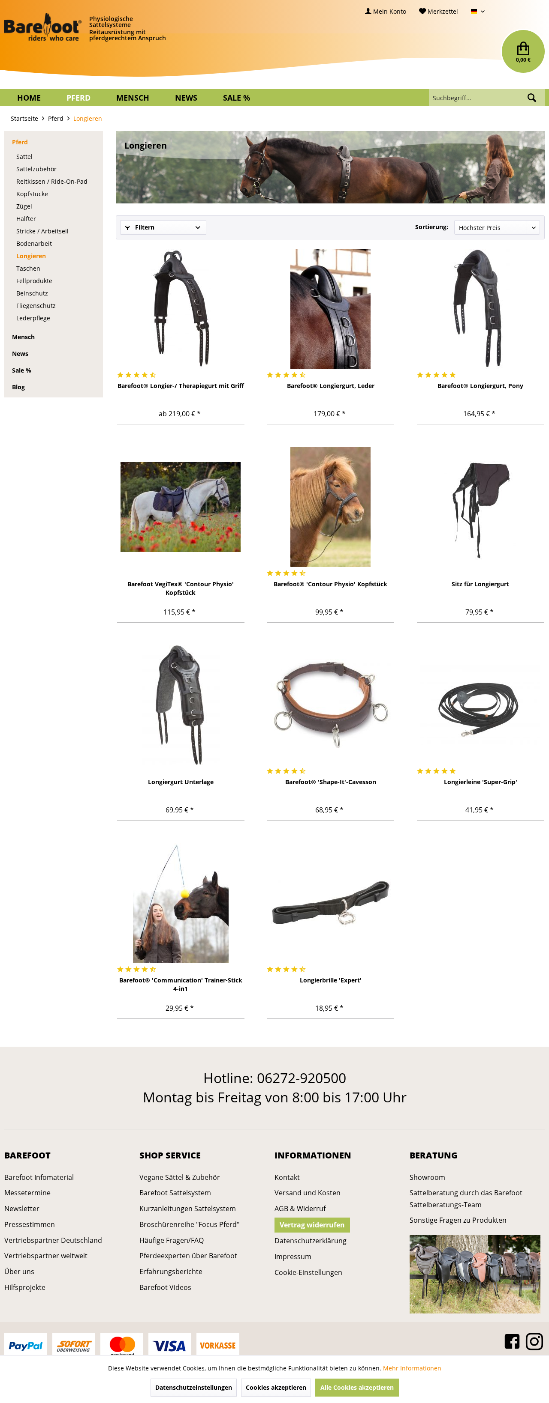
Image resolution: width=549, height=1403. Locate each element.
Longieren (31, 256)
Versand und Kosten (307, 1192)
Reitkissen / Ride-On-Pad (51, 181)
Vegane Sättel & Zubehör (179, 1177)
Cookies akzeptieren (276, 1387)
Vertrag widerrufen (312, 1225)
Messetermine (27, 1192)
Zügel (24, 206)
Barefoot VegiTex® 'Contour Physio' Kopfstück (180, 588)
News (20, 353)
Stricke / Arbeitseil (42, 231)
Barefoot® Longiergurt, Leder (330, 386)
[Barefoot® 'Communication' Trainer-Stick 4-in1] (180, 903)
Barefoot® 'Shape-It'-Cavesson (330, 782)
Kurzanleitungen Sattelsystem (187, 1208)
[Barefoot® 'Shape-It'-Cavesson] (330, 705)
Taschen (28, 268)
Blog (18, 387)
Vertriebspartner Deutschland (53, 1240)
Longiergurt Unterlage (181, 782)
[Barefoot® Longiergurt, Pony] (480, 309)
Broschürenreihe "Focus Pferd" (189, 1224)
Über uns (19, 1271)
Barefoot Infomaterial (39, 1177)
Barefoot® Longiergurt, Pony (480, 386)
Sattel (24, 156)
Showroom (427, 1177)
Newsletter (21, 1208)
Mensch (23, 337)
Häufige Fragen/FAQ (171, 1240)
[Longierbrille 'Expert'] (330, 903)
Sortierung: (431, 227)
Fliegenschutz (36, 305)
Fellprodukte (34, 281)
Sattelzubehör (36, 169)
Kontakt (287, 1177)
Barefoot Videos (165, 1287)
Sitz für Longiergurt (480, 584)
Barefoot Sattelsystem (175, 1192)
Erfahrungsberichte (170, 1271)
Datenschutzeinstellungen (193, 1387)
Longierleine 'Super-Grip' (480, 782)
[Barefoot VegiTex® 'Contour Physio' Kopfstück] (180, 507)
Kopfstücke (32, 194)
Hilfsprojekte (24, 1287)
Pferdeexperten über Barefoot (188, 1255)
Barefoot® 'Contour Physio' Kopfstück (330, 584)
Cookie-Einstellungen (308, 1272)
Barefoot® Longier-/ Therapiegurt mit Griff (181, 386)
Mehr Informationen (412, 1368)
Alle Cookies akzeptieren (357, 1387)
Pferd (20, 142)
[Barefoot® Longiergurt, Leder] (330, 309)
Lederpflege (33, 318)
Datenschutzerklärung (310, 1240)
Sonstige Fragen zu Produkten (458, 1220)
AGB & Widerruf (300, 1208)
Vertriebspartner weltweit (45, 1255)
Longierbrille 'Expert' (331, 980)
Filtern (143, 227)
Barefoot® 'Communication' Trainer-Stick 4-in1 (180, 984)
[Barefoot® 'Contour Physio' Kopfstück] (330, 507)
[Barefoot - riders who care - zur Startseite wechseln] (42, 27)
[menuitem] (386, 11)
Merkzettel (442, 11)
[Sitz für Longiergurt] (480, 507)
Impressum (292, 1256)
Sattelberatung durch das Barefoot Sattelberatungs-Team (466, 1198)
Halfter (26, 219)
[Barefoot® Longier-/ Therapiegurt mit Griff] (180, 309)
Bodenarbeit (34, 243)
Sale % (21, 370)
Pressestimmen (29, 1224)
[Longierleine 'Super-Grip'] (480, 705)
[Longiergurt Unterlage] (180, 705)
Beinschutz (32, 293)
